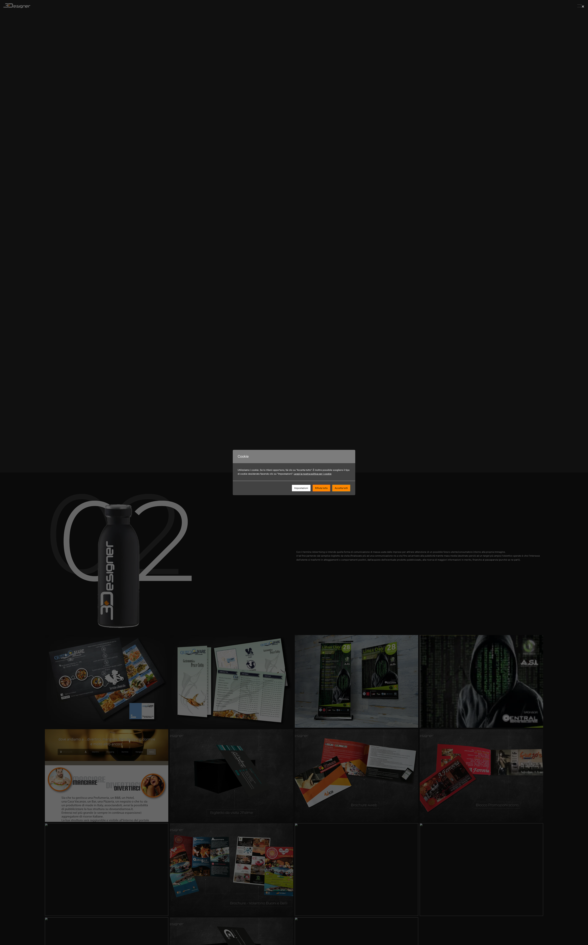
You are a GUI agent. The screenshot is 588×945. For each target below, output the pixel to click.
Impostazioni (301, 488)
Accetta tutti (341, 488)
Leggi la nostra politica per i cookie (313, 473)
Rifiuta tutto (321, 488)
